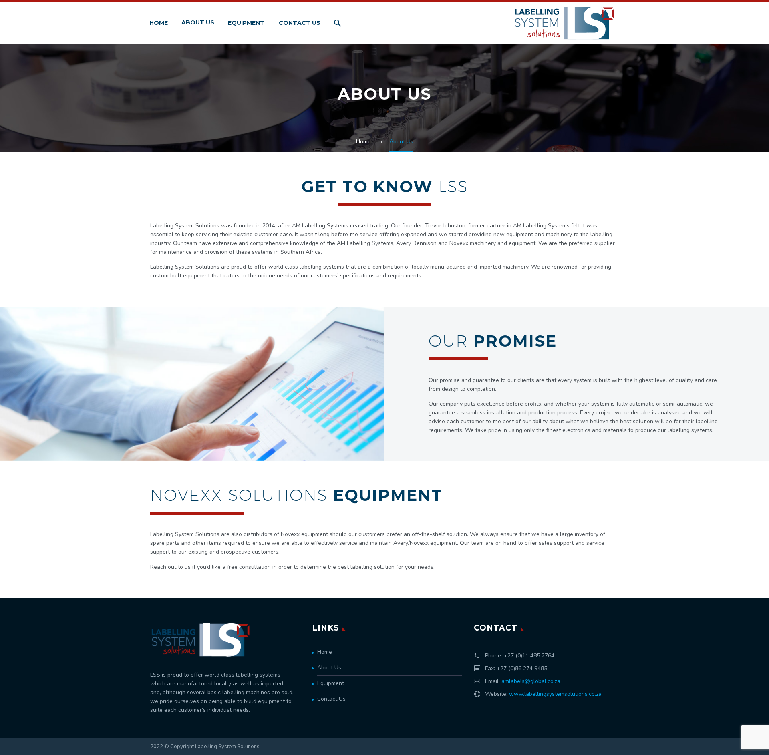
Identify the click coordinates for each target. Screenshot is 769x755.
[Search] (336, 23)
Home (158, 22)
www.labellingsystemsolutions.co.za (555, 694)
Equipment (246, 22)
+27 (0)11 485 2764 (529, 655)
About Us (197, 22)
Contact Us (299, 22)
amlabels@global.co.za (530, 681)
